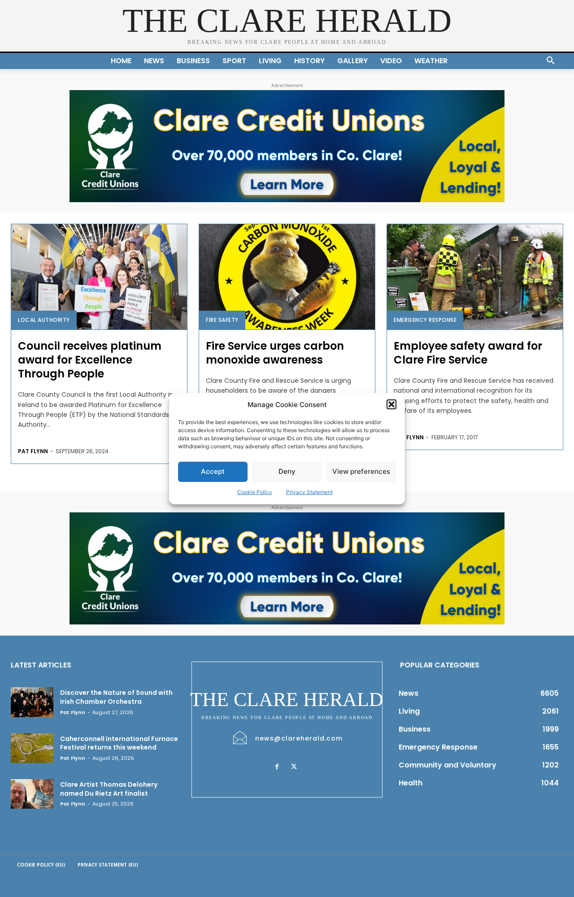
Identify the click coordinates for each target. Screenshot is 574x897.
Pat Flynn (33, 451)
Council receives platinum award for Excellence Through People (89, 359)
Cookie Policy (254, 492)
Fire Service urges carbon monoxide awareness (275, 352)
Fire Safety (222, 320)
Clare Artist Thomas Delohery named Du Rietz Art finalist (108, 789)
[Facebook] (277, 767)
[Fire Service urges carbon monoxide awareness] (287, 276)
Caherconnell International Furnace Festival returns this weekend (119, 743)
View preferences (361, 471)
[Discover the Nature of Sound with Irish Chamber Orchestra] (32, 702)
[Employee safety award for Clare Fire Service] (475, 276)
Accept (213, 471)
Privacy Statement (309, 492)
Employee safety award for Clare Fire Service (468, 352)
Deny (287, 471)
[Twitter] (294, 767)
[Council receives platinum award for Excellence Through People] (99, 276)
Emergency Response (425, 320)
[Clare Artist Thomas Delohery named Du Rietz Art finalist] (32, 794)
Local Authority (44, 320)
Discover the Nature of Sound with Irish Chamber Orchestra (116, 697)
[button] (391, 404)
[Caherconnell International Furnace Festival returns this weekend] (32, 748)
